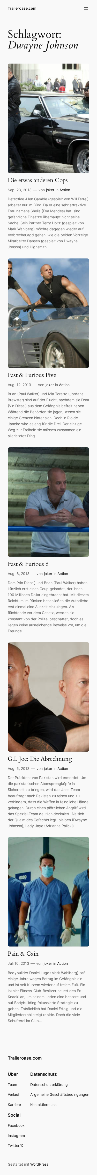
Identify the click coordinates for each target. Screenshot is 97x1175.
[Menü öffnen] (86, 8)
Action (64, 190)
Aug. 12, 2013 (19, 384)
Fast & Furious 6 (28, 564)
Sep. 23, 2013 (20, 190)
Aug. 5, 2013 (18, 768)
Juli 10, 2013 (18, 963)
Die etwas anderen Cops (38, 180)
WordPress (39, 1164)
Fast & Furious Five (32, 375)
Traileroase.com (22, 8)
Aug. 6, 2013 (18, 573)
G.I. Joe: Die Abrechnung (40, 759)
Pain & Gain (23, 953)
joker (50, 190)
